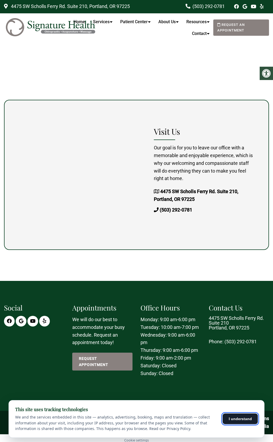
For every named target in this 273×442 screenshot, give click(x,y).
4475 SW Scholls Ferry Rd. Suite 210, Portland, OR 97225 (70, 6)
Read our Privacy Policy (169, 428)
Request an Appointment (231, 27)
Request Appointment (93, 361)
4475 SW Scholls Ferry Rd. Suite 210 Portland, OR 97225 (236, 323)
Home (79, 21)
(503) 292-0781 (208, 6)
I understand (240, 419)
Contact (199, 33)
